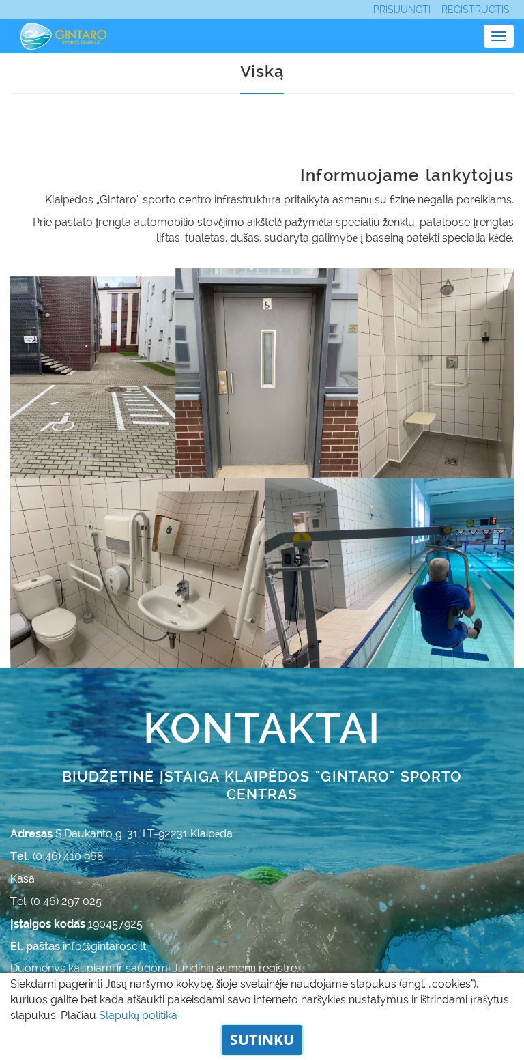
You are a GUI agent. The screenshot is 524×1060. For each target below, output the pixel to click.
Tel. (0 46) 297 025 (56, 901)
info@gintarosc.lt (104, 946)
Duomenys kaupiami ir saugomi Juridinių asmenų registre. (154, 968)
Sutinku (262, 1039)
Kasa (22, 878)
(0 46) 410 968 (68, 856)
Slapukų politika (138, 1015)
